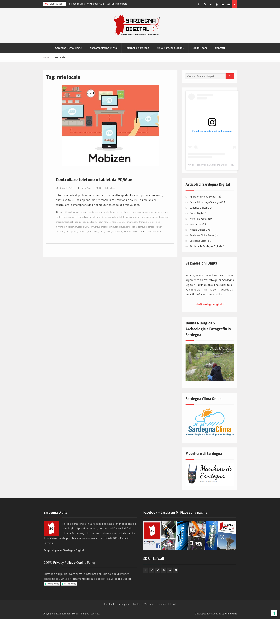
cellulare (124, 212)
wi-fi (126, 231)
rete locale (131, 226)
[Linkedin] (222, 4)
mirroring (60, 226)
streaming (93, 231)
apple (106, 212)
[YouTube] (216, 4)
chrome (132, 212)
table (101, 231)
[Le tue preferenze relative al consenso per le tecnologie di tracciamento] (274, 613)
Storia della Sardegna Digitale (206, 246)
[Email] (228, 4)
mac (158, 221)
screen (151, 226)
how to (107, 221)
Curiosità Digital (198, 207)
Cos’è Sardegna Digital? (170, 48)
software (82, 231)
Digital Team (199, 48)
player (122, 226)
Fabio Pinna (86, 187)
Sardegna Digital (70, 613)
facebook (68, 221)
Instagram (123, 604)
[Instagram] (204, 4)
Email (173, 604)
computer (72, 217)
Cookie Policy (70, 584)
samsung (142, 226)
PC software (92, 226)
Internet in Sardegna (137, 48)
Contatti (220, 48)
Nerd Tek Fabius (107, 187)
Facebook (109, 604)
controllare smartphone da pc (92, 217)
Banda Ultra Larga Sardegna (205, 202)
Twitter (136, 604)
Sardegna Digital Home (68, 48)
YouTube (148, 604)
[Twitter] (210, 4)
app (101, 212)
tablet (108, 231)
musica (78, 226)
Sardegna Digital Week (202, 235)
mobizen (70, 226)
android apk (74, 212)
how (101, 221)
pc (84, 226)
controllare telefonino (118, 217)
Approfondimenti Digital (103, 48)
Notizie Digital (197, 229)
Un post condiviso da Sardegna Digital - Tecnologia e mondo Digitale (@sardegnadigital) (233, 164)
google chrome (90, 221)
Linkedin (162, 604)
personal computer (108, 226)
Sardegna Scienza (199, 240)
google (78, 221)
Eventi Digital (197, 213)
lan (153, 221)
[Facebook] (198, 4)
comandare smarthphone (149, 212)
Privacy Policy (53, 584)
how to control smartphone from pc (129, 221)
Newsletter (196, 224)
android (63, 212)
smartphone (71, 231)
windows (133, 231)
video (119, 231)
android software (89, 212)
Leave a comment (153, 231)
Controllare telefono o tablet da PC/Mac (94, 179)
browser (114, 212)
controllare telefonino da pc (143, 217)
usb (114, 231)
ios (149, 221)
